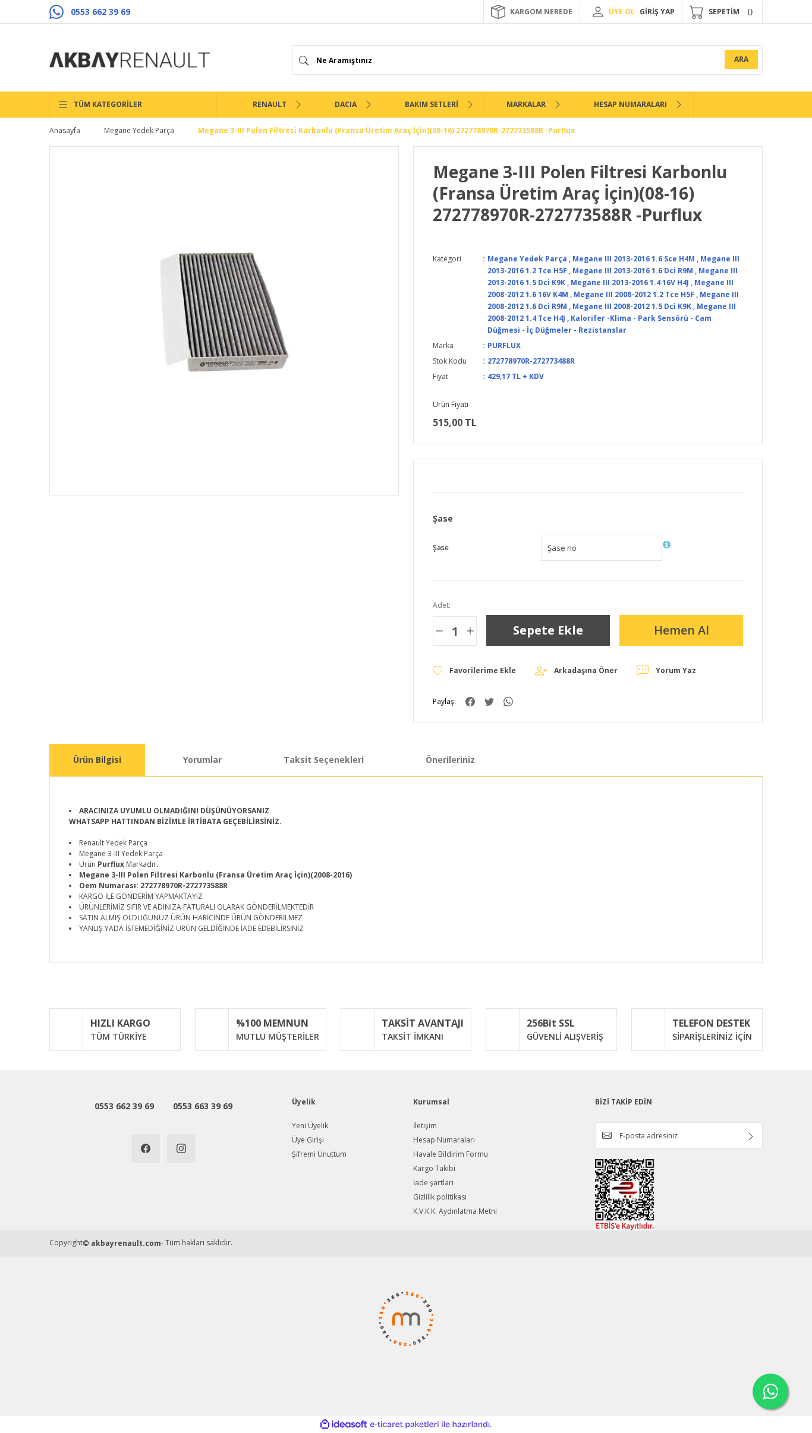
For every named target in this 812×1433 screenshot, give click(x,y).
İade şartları (433, 1183)
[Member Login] (598, 12)
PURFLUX (504, 345)
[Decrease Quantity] (439, 631)
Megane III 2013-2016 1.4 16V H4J (630, 282)
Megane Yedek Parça (527, 259)
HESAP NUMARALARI (630, 104)
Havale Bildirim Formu (450, 1154)
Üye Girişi (308, 1140)
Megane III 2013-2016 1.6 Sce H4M (633, 259)
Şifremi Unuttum (319, 1154)
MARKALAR (526, 104)
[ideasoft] (343, 1424)
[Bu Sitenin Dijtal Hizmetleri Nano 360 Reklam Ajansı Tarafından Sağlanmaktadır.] (406, 1328)
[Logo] (129, 60)
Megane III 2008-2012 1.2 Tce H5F (634, 294)
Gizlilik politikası (440, 1197)
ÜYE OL (622, 12)
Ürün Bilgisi (97, 759)
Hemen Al (681, 630)
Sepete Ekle (548, 630)
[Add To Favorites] (474, 671)
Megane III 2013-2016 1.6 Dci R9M (632, 271)
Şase (441, 547)
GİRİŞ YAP (657, 12)
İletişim (425, 1125)
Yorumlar (202, 759)
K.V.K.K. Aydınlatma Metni (455, 1211)
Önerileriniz (450, 759)
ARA (741, 59)
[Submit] (751, 1136)
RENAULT (270, 104)
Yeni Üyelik (310, 1125)
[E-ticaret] (404, 1424)
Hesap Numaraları (444, 1140)
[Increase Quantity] (470, 631)
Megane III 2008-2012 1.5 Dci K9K (631, 306)
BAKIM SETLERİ (431, 104)
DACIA (346, 104)
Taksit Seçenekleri (324, 759)
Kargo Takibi (434, 1168)
